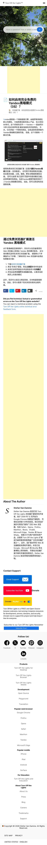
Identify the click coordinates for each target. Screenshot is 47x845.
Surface (23, 770)
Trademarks (23, 813)
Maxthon (23, 734)
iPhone (23, 754)
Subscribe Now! (21, 628)
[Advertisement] (23, 79)
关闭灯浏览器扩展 (18, 264)
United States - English (15, 842)
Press (23, 797)
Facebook (6, 648)
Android (23, 765)
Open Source (23, 693)
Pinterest (31, 648)
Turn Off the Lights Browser (23, 676)
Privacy (19, 835)
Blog (23, 802)
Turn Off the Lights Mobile (23, 684)
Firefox (23, 718)
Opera (23, 723)
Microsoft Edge (23, 745)
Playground (23, 699)
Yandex (23, 740)
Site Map (8, 835)
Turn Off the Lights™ (14, 3)
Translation (23, 704)
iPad (23, 759)
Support (23, 818)
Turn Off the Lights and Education (23, 780)
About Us (23, 791)
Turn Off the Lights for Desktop (23, 669)
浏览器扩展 (16, 110)
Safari (23, 729)
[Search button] (40, 29)
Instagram (40, 648)
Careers (23, 808)
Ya (4, 119)
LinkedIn (23, 659)
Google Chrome (23, 712)
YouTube (23, 648)
